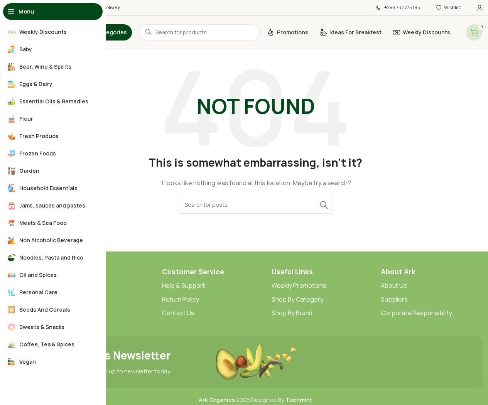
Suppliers (394, 299)
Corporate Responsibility (416, 313)
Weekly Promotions (299, 285)
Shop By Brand (292, 313)
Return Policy (180, 299)
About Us (394, 285)
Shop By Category (297, 299)
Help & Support (183, 285)
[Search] (324, 205)
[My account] (479, 7)
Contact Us (178, 313)
